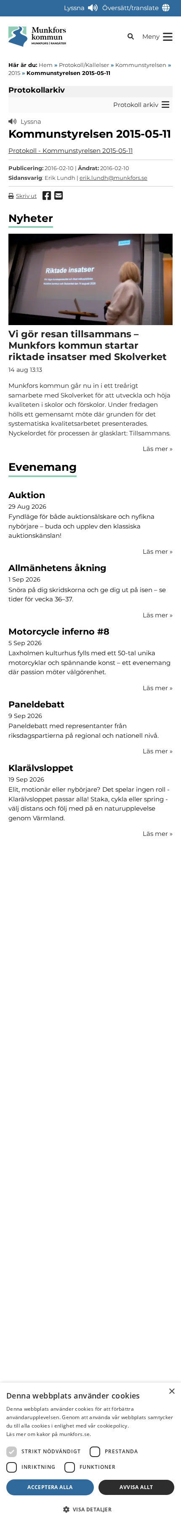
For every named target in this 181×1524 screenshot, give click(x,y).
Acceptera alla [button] (50, 1487)
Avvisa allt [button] (136, 1487)
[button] (90, 1509)
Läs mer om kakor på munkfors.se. (48, 1434)
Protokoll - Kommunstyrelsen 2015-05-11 (70, 151)
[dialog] (90, 1453)
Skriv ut (26, 195)
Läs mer (158, 551)
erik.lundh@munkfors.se (113, 177)
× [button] (171, 1391)
